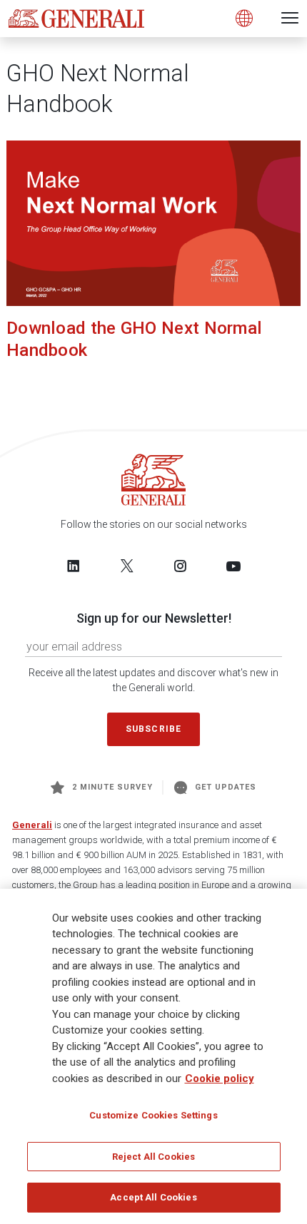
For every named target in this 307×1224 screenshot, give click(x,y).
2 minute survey (112, 787)
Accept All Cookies (153, 1197)
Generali (32, 825)
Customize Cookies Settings (153, 1115)
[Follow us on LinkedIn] (73, 565)
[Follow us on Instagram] (180, 565)
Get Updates (226, 787)
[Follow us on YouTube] (233, 565)
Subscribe (153, 729)
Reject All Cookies (153, 1156)
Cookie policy (219, 1078)
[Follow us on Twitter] (127, 565)
